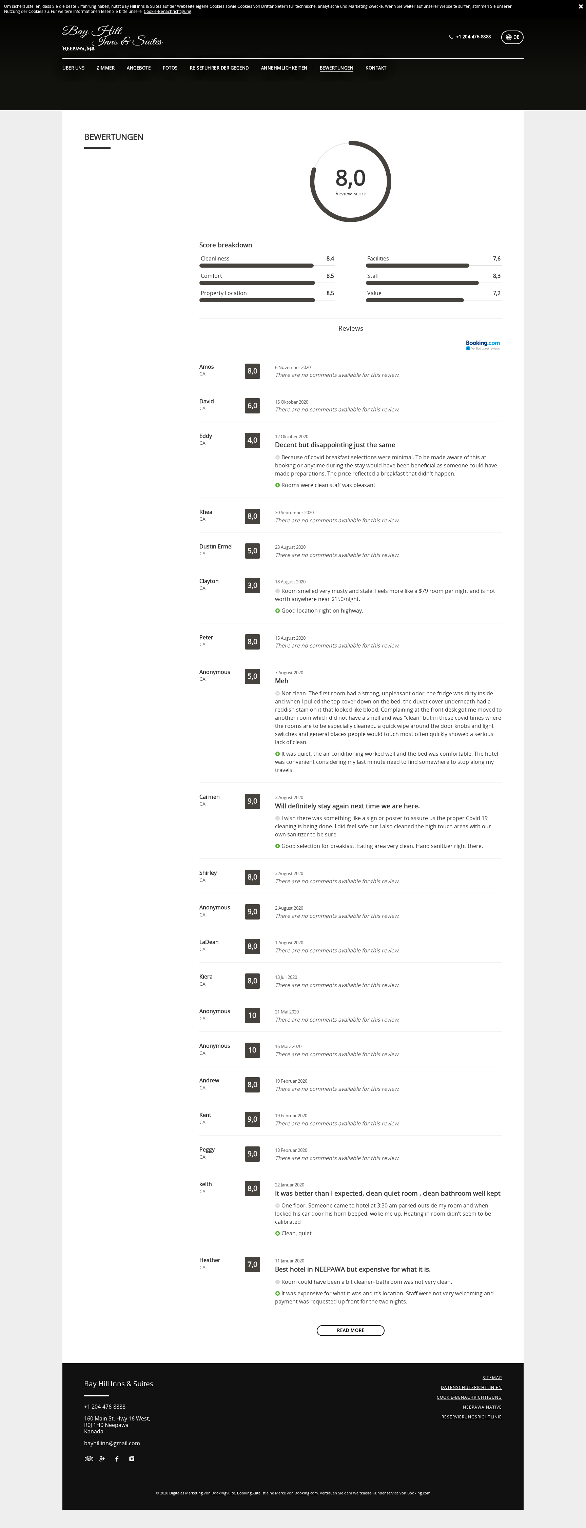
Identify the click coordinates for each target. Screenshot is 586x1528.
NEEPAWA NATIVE (482, 1407)
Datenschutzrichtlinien (471, 1387)
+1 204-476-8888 (104, 1407)
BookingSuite (223, 1493)
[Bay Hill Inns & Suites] (176, 38)
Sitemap (492, 1377)
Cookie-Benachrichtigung (167, 11)
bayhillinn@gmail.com (112, 1443)
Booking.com (306, 1493)
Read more (351, 1330)
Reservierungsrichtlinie (472, 1417)
